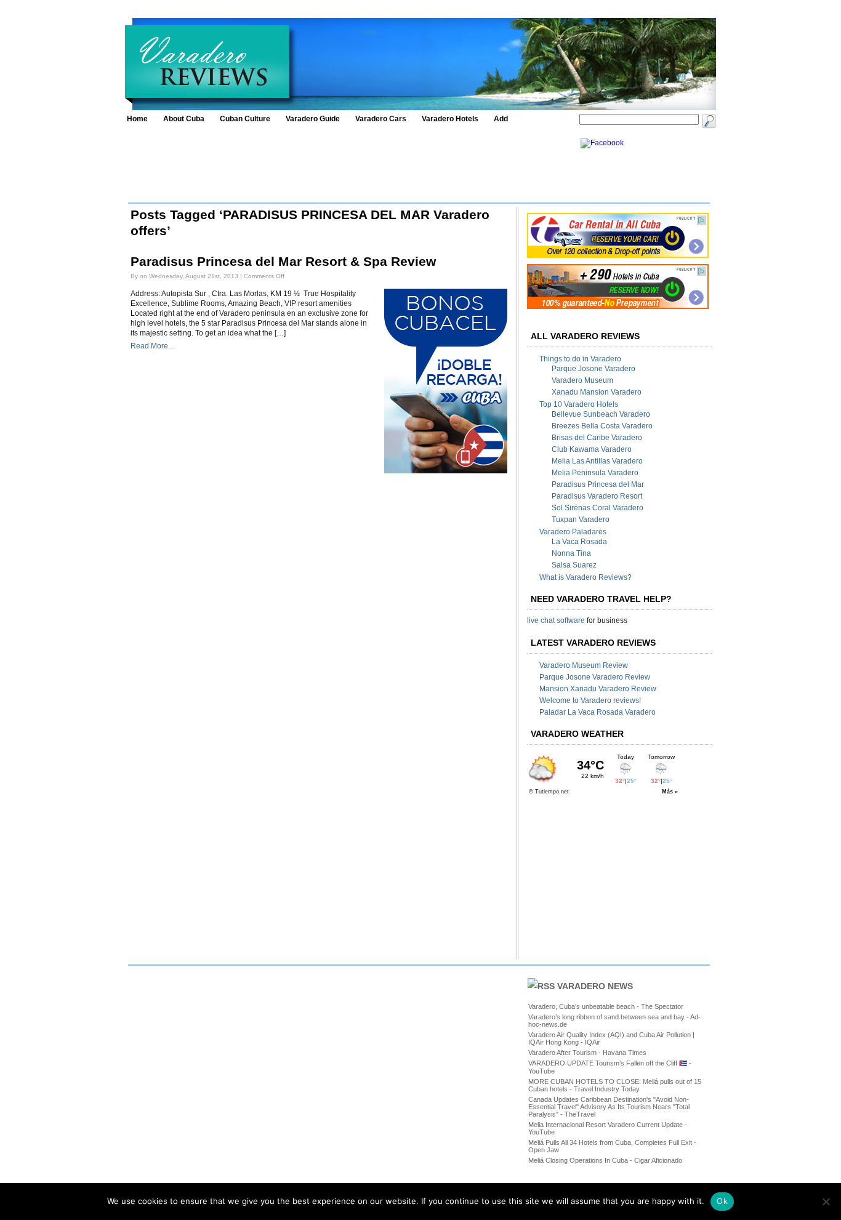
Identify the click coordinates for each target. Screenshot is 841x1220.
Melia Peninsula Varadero (595, 472)
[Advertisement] (351, 166)
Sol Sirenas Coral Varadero (597, 508)
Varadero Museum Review (583, 665)
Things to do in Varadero (580, 359)
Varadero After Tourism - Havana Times (587, 1052)
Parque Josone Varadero (593, 368)
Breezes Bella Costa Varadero (602, 426)
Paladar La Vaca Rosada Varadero (597, 712)
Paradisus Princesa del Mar (598, 484)
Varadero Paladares (572, 532)
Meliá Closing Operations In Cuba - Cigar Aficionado (605, 1160)
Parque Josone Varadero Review (594, 677)
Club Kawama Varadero (592, 449)
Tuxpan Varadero (581, 519)
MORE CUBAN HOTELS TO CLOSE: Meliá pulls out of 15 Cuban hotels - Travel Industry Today (614, 1085)
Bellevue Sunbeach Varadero (601, 414)
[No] (825, 1201)
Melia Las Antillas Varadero (597, 461)
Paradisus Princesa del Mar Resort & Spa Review (283, 261)
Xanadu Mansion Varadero (597, 392)
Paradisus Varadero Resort (597, 496)
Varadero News (595, 986)
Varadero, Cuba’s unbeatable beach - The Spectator (605, 1006)
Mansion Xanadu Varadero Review (597, 688)
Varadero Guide (313, 118)
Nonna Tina (571, 553)
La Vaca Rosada (579, 541)
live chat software (556, 620)
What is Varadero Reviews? (585, 577)
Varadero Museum (582, 380)
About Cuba (183, 118)
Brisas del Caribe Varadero (597, 437)
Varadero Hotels (450, 118)
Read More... (152, 346)
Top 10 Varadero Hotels (578, 404)
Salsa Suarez (574, 565)
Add (501, 118)
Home (137, 118)
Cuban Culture (245, 118)
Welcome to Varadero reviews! (590, 700)
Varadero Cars (380, 118)
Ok (722, 1201)
